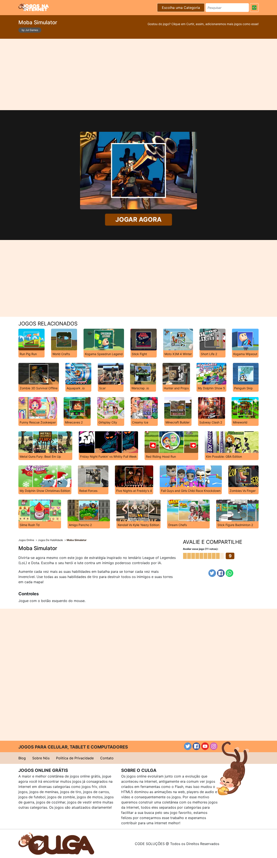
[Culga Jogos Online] (56, 843)
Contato (107, 758)
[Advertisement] (138, 74)
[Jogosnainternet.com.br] (33, 7)
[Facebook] (221, 573)
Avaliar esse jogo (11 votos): (200, 549)
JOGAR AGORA (138, 219)
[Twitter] (212, 573)
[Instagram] (213, 746)
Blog (22, 758)
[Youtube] (205, 746)
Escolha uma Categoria (181, 7)
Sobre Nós (41, 758)
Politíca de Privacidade (75, 758)
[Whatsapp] (229, 573)
